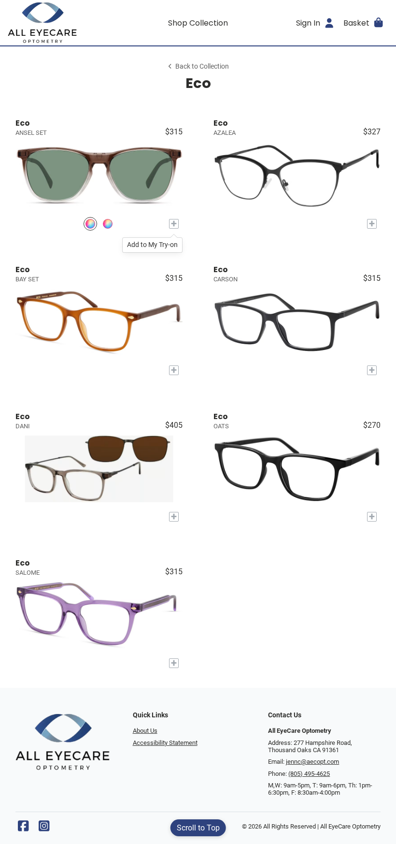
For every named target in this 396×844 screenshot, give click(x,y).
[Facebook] (23, 828)
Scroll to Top (198, 827)
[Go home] (55, 22)
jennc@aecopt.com (312, 761)
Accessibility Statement (165, 742)
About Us (145, 730)
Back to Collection (202, 66)
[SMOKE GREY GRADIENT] (90, 224)
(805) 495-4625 (309, 773)
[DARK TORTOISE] (107, 224)
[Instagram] (44, 828)
